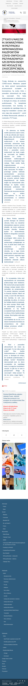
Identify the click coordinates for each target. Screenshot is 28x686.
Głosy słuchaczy (7, 618)
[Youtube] (25, 681)
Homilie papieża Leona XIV (10, 641)
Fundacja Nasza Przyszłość (9, 550)
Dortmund (6, 656)
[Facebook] (18, 681)
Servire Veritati (14, 8)
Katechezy (6, 581)
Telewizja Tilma (6, 561)
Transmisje (6, 613)
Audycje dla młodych (8, 607)
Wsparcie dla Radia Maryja (10, 406)
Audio (4, 573)
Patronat (4, 668)
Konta (3, 663)
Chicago (5, 653)
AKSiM (21, 1)
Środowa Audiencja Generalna (11, 644)
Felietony (6, 587)
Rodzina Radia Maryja (8, 650)
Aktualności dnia (7, 576)
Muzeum (21, 3)
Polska (5, 19)
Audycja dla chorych (8, 601)
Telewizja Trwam (7, 537)
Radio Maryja (9, 1)
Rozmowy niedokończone (9, 579)
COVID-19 (7, 391)
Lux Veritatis (15, 3)
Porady (5, 584)
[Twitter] (20, 681)
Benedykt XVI (6, 520)
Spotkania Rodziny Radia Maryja (11, 610)
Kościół (3, 512)
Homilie (5, 596)
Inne (5, 621)
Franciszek (5, 517)
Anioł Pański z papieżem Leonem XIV (12, 639)
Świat (4, 509)
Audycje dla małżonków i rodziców (12, 598)
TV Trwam (16, 1)
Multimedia (4, 570)
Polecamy (19, 75)
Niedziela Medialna (8, 616)
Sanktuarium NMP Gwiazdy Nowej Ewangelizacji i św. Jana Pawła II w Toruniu (14, 543)
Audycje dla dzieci (8, 604)
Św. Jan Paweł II (6, 523)
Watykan (5, 514)
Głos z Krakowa (7, 593)
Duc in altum (6, 590)
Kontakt (4, 666)
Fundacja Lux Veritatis (8, 547)
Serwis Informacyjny (8, 624)
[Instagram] (22, 681)
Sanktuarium (8, 3)
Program (4, 661)
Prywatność (4, 671)
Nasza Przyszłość (18, 5)
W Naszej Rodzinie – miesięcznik (10, 556)
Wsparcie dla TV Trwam (9, 408)
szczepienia (12, 391)
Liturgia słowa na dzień (7, 658)
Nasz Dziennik (10, 5)
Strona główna (12, 18)
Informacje (18, 18)
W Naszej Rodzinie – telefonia (9, 558)
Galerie (4, 647)
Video (4, 636)
